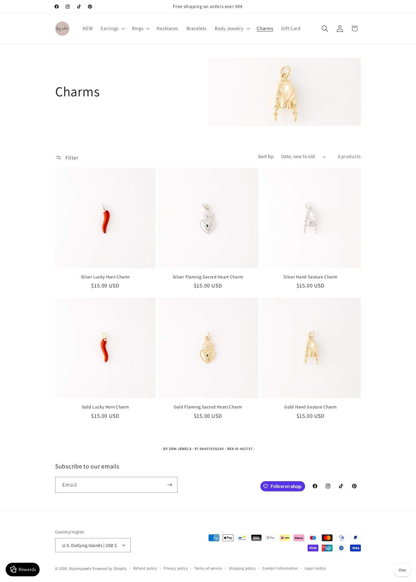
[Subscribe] (169, 485)
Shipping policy (242, 568)
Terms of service (208, 568)
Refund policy (145, 568)
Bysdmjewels (80, 568)
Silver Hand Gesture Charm (311, 277)
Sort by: (266, 156)
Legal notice (315, 568)
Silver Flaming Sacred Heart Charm (208, 277)
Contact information (280, 568)
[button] (112, 29)
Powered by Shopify (110, 568)
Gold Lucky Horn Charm (105, 407)
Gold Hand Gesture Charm (310, 407)
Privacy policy (176, 568)
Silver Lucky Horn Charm (105, 277)
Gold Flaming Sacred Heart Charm (208, 407)
